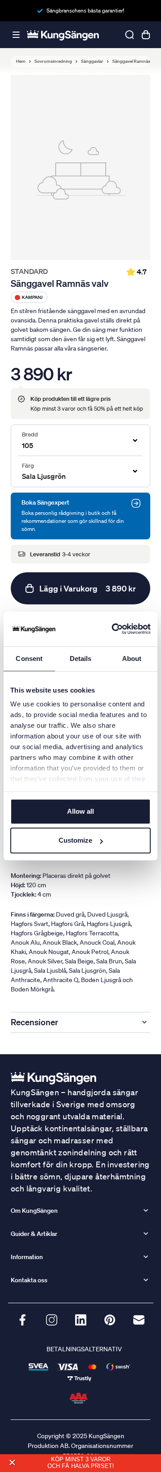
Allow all (80, 811)
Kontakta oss (29, 1280)
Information (27, 1257)
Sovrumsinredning (53, 61)
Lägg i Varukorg (87, 588)
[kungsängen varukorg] (145, 34)
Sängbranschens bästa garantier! (85, 10)
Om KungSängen (34, 1211)
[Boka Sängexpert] (136, 503)
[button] (12, 1463)
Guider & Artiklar (34, 1234)
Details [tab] (81, 658)
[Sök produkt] (129, 34)
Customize (75, 840)
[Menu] (16, 35)
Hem (20, 61)
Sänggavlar (92, 61)
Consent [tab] (29, 658)
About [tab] (132, 658)
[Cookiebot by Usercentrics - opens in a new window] (113, 629)
